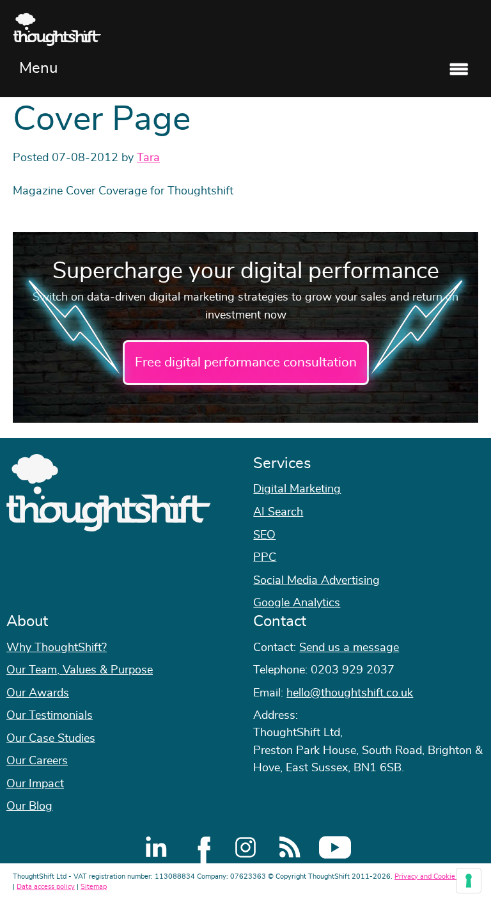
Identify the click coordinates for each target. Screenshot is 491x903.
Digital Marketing (297, 489)
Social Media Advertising (316, 580)
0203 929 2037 (352, 670)
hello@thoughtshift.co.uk (349, 693)
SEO (264, 535)
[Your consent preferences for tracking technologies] (468, 880)
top (475, 451)
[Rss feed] (290, 847)
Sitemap (94, 886)
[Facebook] (201, 847)
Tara (148, 158)
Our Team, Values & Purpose (79, 670)
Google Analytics (296, 603)
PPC (264, 557)
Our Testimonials (49, 715)
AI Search (278, 512)
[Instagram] (245, 847)
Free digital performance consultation (246, 362)
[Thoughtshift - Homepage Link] (245, 29)
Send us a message (349, 648)
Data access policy (46, 886)
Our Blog (29, 806)
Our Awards (37, 693)
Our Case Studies (50, 738)
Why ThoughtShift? (56, 648)
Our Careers (37, 761)
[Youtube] (335, 847)
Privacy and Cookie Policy (435, 876)
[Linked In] (156, 847)
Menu (38, 68)
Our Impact (35, 784)
